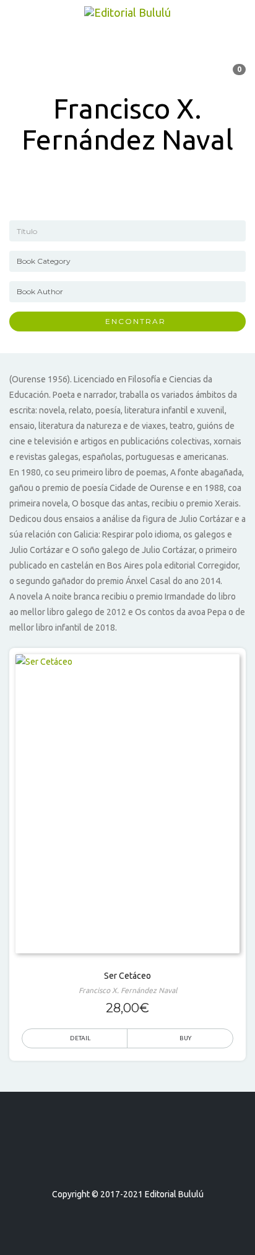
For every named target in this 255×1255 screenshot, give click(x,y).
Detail (80, 1038)
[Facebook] (105, 1158)
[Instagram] (150, 1158)
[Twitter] (127, 1158)
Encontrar (131, 321)
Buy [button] (185, 1038)
